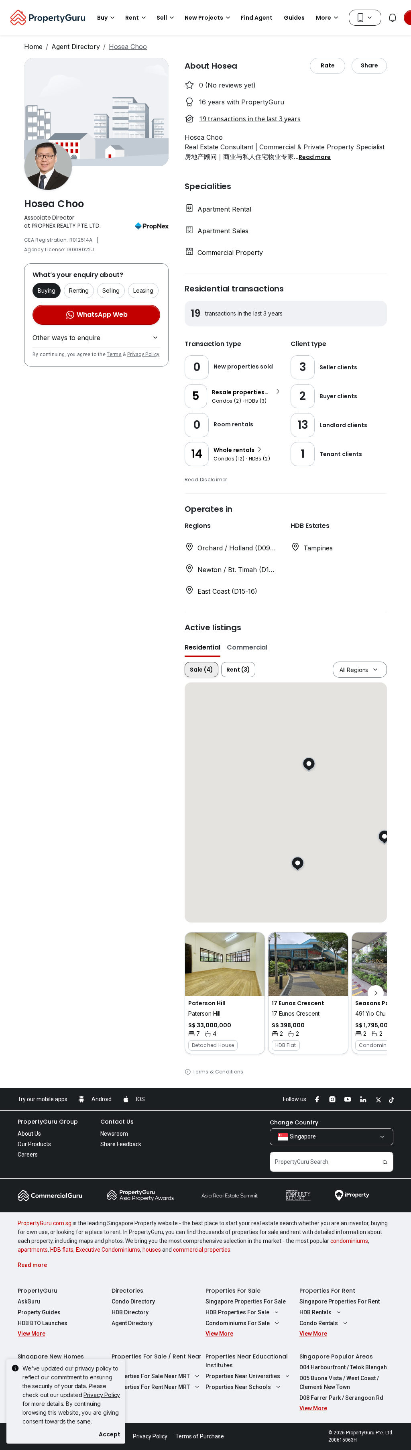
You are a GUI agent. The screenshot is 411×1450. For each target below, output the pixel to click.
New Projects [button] (204, 18)
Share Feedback (120, 1144)
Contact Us (117, 1122)
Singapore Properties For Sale (246, 1301)
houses (151, 1249)
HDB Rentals (315, 1312)
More (323, 18)
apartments (33, 1249)
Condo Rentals (318, 1323)
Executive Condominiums (108, 1249)
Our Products (34, 1144)
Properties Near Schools (238, 1387)
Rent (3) (238, 670)
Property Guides (39, 1312)
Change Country (294, 1122)
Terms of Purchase (199, 1436)
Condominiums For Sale (238, 1323)
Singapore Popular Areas (336, 1356)
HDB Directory (130, 1312)
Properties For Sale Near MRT (151, 1376)
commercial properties (201, 1249)
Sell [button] (162, 18)
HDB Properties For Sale (237, 1312)
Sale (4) (201, 670)
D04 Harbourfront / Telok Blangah (343, 1367)
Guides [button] (294, 18)
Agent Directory (75, 47)
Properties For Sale (233, 1291)
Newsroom (114, 1133)
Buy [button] (102, 18)
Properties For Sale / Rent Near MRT (156, 1360)
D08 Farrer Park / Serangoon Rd (341, 1398)
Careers (28, 1154)
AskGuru (29, 1301)
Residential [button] (202, 647)
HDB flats (61, 1249)
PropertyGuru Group (48, 1122)
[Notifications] (393, 18)
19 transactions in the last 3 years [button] (250, 118)
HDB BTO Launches (42, 1323)
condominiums (349, 1241)
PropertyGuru (37, 1291)
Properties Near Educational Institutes (247, 1360)
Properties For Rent (327, 1291)
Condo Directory (133, 1301)
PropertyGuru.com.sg (44, 1223)
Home (33, 47)
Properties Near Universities (243, 1376)
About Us (29, 1133)
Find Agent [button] (257, 18)
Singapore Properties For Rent (339, 1301)
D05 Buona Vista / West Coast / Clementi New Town (339, 1382)
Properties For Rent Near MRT (151, 1387)
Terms (114, 354)
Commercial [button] (247, 647)
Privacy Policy (143, 354)
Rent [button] (132, 18)
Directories (127, 1291)
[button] (315, 157)
